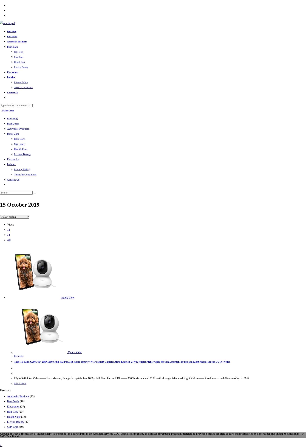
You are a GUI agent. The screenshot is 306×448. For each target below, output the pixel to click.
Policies (11, 164)
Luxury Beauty (22, 154)
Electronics (13, 159)
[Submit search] (34, 193)
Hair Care (19, 138)
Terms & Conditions (25, 174)
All (9, 239)
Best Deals (13, 123)
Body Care (13, 133)
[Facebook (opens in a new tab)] (8, 5)
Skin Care (19, 144)
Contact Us (13, 179)
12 (8, 229)
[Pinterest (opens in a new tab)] (8, 10)
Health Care (20, 149)
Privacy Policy (22, 169)
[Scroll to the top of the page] (1, 440)
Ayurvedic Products (18, 128)
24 (8, 234)
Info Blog (12, 118)
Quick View (67, 297)
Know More (20, 383)
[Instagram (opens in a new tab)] (8, 15)
